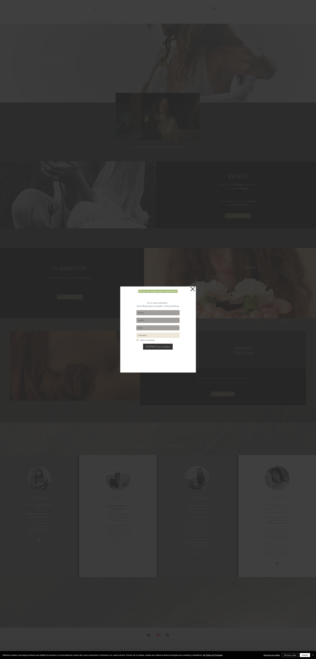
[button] (192, 289)
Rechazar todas (290, 655)
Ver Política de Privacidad (213, 655)
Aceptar (305, 655)
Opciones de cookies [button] (272, 655)
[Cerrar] (313, 655)
